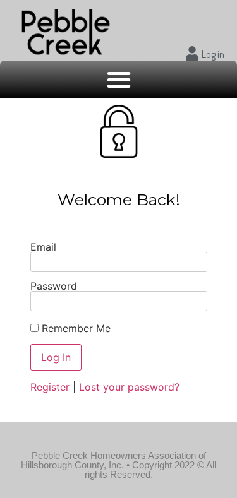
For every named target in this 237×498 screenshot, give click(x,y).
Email (43, 247)
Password (53, 286)
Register (50, 387)
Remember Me (75, 328)
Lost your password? (129, 387)
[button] (119, 79)
